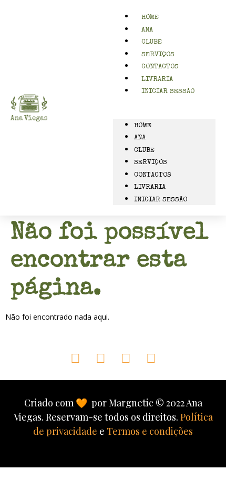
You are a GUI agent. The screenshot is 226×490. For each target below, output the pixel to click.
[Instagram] (100, 357)
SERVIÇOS (150, 162)
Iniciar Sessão (167, 91)
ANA (140, 138)
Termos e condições (150, 431)
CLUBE (144, 150)
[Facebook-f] (125, 357)
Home (142, 125)
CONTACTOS (152, 175)
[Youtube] (151, 357)
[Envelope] (75, 357)
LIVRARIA (150, 187)
